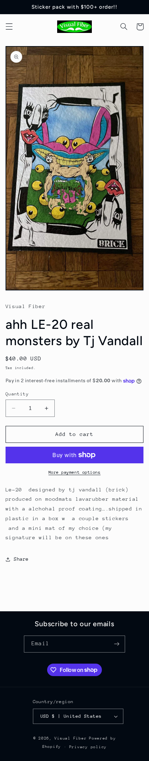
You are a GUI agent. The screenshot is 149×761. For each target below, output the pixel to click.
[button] (9, 27)
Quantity (17, 393)
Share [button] (21, 559)
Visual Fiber (70, 738)
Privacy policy (88, 747)
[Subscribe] (116, 644)
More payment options (75, 472)
